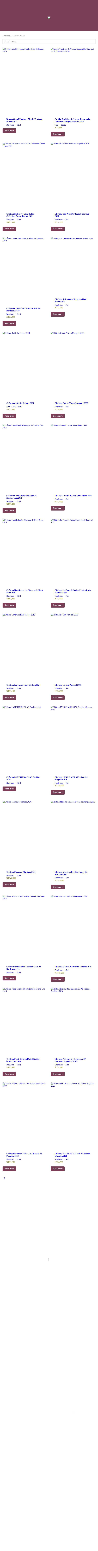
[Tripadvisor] (49, 1413)
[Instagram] (24, 1413)
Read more (9, 131)
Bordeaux (10, 125)
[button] (5, 17)
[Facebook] (37, 1413)
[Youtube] (61, 1413)
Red (19, 125)
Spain (63, 125)
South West (17, 407)
